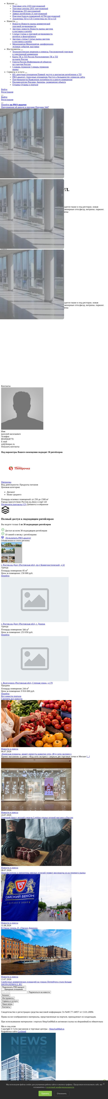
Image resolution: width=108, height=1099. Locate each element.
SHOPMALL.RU (11, 984)
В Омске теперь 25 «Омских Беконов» (19, 928)
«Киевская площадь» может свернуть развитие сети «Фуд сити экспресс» (36, 754)
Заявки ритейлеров (29, 13)
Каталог (5, 995)
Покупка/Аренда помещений (36, 16)
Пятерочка (6, 482)
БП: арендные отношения (47, 74)
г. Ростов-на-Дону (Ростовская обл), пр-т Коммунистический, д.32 (33, 565)
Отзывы (25, 84)
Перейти (5, 576)
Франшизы (26, 11)
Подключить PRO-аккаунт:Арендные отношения (13, 988)
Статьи (32, 35)
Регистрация (7, 92)
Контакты (6, 1007)
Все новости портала (11, 696)
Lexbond (22, 1031)
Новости (31, 25)
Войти (4, 89)
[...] (88, 756)
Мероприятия (33, 45)
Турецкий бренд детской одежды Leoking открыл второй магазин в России (37, 817)
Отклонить (62, 1093)
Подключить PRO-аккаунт (18, 538)
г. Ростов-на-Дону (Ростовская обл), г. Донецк (23, 624)
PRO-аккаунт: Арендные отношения (48, 77)
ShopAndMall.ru (56, 1029)
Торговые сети (28, 6)
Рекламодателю (39, 82)
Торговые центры (30, 8)
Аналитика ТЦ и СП (34, 18)
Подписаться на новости (39, 992)
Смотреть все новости (11, 699)
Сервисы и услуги (10, 1001)
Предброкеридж (42, 79)
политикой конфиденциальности (60, 1087)
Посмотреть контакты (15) (13, 504)
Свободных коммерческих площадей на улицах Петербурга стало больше (36, 982)
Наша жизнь (7, 1004)
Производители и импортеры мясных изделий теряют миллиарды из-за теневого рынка (43, 873)
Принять (45, 1093)
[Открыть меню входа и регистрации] (2, 95)
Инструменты (8, 998)
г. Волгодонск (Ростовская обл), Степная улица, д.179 (27, 683)
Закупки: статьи (31, 40)
